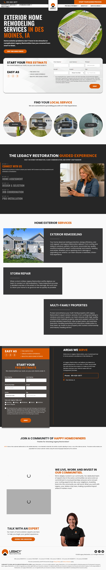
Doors (32, 402)
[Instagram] (99, 551)
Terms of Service (67, 561)
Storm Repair (10, 404)
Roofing (8, 402)
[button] (8, 476)
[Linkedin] (102, 551)
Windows (24, 402)
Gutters (40, 402)
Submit (95, 86)
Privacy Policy (57, 561)
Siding (16, 402)
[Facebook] (95, 551)
